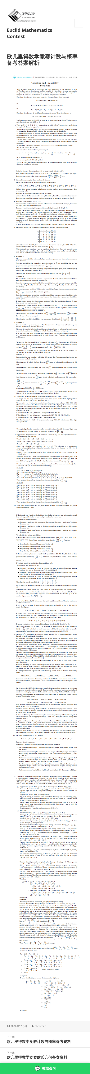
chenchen (40, 1026)
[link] (45, 1068)
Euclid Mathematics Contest (29, 33)
